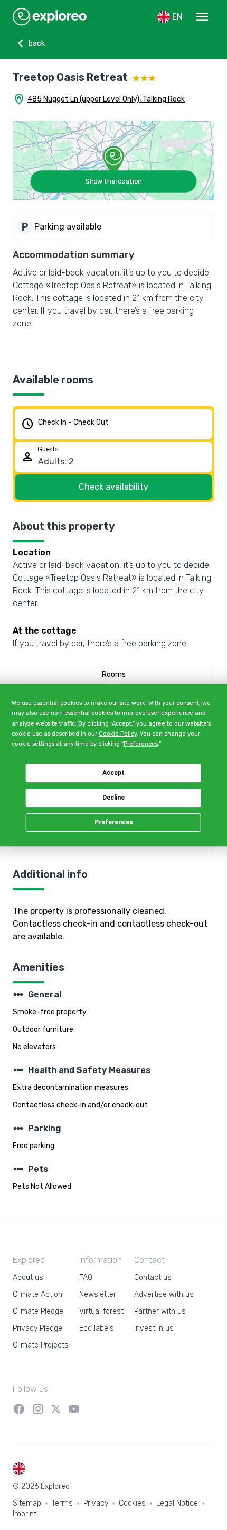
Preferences (113, 822)
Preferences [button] (141, 743)
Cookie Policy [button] (118, 733)
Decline (113, 797)
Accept (113, 772)
